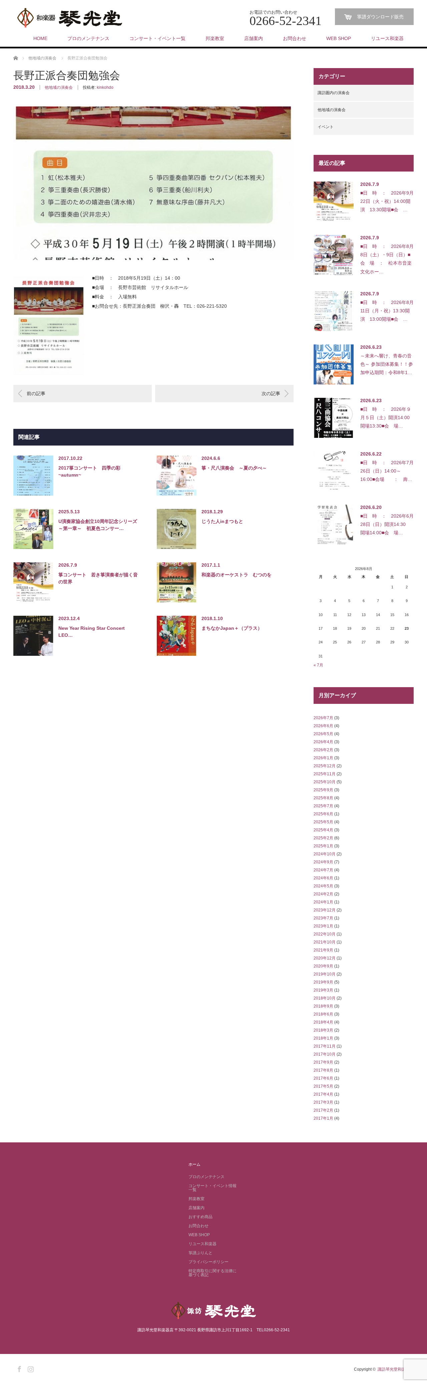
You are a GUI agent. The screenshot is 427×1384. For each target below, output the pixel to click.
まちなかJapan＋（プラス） (231, 628)
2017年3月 (323, 1102)
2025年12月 (325, 766)
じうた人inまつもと (222, 521)
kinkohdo (105, 87)
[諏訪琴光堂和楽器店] (69, 18)
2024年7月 (323, 870)
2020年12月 (325, 958)
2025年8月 (323, 798)
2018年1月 (323, 1038)
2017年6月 (323, 1078)
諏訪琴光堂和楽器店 (396, 1369)
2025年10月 (325, 782)
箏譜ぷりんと (200, 1253)
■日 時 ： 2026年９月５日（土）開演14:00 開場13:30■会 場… (387, 417)
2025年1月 (323, 846)
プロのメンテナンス (88, 38)
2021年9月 (323, 950)
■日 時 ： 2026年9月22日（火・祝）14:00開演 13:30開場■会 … (387, 201)
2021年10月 (325, 942)
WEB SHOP (338, 38)
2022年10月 (325, 934)
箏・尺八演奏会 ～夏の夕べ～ (234, 468)
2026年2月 (323, 750)
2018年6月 (323, 1014)
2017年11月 (325, 1046)
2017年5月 (323, 1086)
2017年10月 (325, 1054)
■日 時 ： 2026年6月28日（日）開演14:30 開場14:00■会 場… (387, 524)
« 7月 (318, 665)
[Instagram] (30, 1368)
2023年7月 (323, 918)
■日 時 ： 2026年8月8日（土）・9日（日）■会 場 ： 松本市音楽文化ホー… (387, 259)
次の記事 (271, 393)
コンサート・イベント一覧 (157, 38)
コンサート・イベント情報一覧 (212, 1188)
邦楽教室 (214, 38)
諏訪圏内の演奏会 (334, 92)
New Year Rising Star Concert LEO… (93, 631)
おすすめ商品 (200, 1217)
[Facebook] (18, 1368)
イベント (326, 126)
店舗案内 (253, 38)
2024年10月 (325, 854)
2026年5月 (323, 734)
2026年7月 (323, 718)
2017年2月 (323, 1110)
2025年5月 (323, 822)
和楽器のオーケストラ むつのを (236, 574)
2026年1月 (323, 758)
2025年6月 (323, 814)
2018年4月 (323, 1022)
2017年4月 (323, 1094)
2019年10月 (325, 974)
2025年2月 (323, 838)
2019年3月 (323, 990)
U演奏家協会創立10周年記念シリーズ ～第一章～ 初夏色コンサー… (98, 525)
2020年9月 (323, 966)
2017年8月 (323, 1070)
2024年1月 (323, 902)
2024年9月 (323, 862)
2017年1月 (323, 1118)
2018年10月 (325, 998)
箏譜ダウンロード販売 (380, 16)
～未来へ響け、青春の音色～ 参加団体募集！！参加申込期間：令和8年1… (386, 364)
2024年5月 (323, 886)
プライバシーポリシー (208, 1262)
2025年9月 (323, 790)
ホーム (194, 1164)
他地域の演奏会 (59, 87)
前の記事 (36, 393)
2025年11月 (325, 774)
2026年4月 (323, 742)
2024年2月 (323, 894)
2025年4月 (323, 830)
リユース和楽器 (387, 38)
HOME (40, 38)
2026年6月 (323, 726)
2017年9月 (323, 1062)
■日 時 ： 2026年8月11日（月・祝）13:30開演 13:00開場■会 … (387, 311)
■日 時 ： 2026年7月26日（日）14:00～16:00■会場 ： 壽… (387, 471)
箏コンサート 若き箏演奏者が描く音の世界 (98, 578)
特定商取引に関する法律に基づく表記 (212, 1273)
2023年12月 (325, 910)
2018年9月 (323, 1006)
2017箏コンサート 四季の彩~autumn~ (89, 471)
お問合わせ (294, 38)
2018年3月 (323, 1030)
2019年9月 (323, 982)
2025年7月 (323, 806)
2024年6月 (323, 878)
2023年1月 (323, 926)
